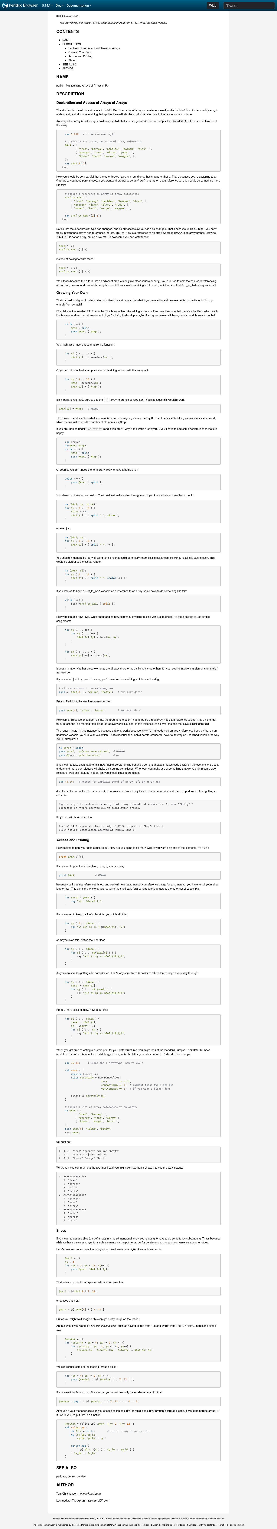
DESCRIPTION (71, 44)
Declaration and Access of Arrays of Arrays (94, 48)
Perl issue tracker (149, 1524)
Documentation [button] (78, 5)
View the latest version (153, 22)
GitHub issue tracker (140, 1518)
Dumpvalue (182, 1050)
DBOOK (100, 1518)
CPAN (75, 15)
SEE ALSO (69, 64)
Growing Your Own (79, 52)
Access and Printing (80, 56)
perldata (61, 1476)
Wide (212, 5)
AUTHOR (67, 68)
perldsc (81, 1476)
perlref (71, 1476)
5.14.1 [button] (46, 5)
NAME (66, 40)
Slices (72, 60)
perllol (60, 15)
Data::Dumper (201, 1050)
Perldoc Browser (23, 5)
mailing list (167, 1524)
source (68, 15)
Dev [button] (58, 5)
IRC (178, 1524)
